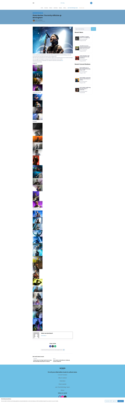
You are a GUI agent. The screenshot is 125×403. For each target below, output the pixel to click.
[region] (62, 400)
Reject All (114, 401)
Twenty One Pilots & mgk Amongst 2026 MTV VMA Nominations (84, 57)
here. (62, 60)
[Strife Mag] (62, 368)
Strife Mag (62, 3)
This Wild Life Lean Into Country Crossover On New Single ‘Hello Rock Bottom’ (85, 47)
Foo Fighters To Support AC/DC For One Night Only (85, 37)
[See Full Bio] (46, 335)
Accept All (120, 401)
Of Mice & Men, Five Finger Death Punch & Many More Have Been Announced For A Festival (42, 361)
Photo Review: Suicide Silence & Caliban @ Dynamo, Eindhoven (61, 361)
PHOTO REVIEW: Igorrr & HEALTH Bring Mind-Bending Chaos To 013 (85, 69)
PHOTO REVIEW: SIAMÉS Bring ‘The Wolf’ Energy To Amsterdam (85, 88)
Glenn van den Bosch (38, 20)
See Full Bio (43, 335)
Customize (107, 401)
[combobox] (83, 29)
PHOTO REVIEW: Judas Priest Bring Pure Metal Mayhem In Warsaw (85, 78)
